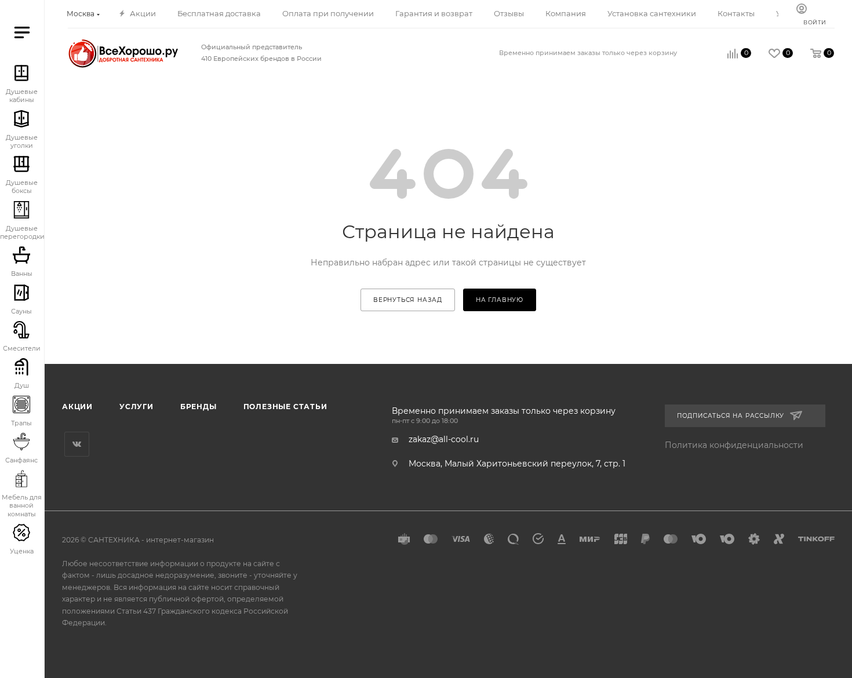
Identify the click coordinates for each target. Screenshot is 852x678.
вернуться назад (407, 300)
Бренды (198, 406)
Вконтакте (76, 444)
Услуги (136, 406)
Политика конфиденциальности (734, 445)
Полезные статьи (285, 406)
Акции (77, 406)
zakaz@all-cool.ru (444, 439)
